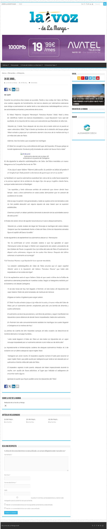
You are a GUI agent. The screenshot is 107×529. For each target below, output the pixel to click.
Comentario (8, 454)
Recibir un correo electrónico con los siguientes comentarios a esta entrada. (29, 505)
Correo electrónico (10, 482)
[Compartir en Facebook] (6, 89)
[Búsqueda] (104, 4)
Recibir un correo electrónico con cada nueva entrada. (23, 508)
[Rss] (82, 4)
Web (5, 490)
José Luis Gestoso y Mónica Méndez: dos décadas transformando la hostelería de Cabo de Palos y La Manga (88, 101)
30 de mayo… (31, 419)
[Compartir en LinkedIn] (13, 89)
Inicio (20, 4)
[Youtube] (92, 4)
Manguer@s (14, 65)
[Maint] (53, 47)
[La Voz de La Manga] (53, 20)
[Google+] (84, 4)
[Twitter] (88, 4)
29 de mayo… (53, 419)
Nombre (7, 475)
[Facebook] (86, 4)
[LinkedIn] (90, 4)
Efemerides (11, 73)
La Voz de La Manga (11, 82)
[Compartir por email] (17, 89)
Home (4, 73)
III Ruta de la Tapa (50, 65)
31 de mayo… (8, 419)
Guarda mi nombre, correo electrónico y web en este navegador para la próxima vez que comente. (34, 499)
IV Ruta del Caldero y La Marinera (31, 65)
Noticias (5, 65)
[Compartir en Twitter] (9, 89)
